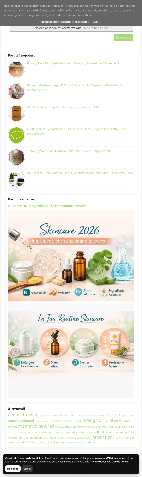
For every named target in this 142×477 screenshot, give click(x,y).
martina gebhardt (30, 437)
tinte (61, 442)
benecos (67, 420)
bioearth (77, 421)
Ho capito (13, 468)
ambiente (90, 415)
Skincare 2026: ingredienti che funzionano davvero (47, 205)
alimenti (64, 415)
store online (50, 442)
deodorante (77, 427)
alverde (81, 415)
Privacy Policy (98, 461)
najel (45, 438)
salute (11, 442)
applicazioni (128, 415)
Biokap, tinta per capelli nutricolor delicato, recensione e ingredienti (73, 63)
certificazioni (124, 421)
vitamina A (79, 442)
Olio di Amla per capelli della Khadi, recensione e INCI (63, 107)
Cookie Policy (120, 461)
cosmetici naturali (35, 426)
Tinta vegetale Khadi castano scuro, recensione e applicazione (69, 151)
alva (73, 415)
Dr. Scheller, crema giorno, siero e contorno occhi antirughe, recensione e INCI (80, 173)
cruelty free (62, 426)
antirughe (113, 415)
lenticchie (129, 432)
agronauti (45, 415)
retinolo (120, 438)
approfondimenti (21, 421)
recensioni (103, 437)
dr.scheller (102, 427)
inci (100, 431)
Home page (123, 37)
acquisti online (23, 414)
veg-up (68, 442)
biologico (91, 420)
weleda (90, 442)
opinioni (54, 437)
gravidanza (82, 432)
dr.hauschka (90, 427)
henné (92, 432)
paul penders (67, 438)
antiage (100, 415)
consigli (12, 426)
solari (39, 442)
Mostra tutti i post (96, 28)
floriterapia (20, 432)
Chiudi (27, 468)
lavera (119, 432)
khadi (109, 432)
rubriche (129, 437)
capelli (108, 421)
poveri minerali (83, 438)
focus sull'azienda (37, 432)
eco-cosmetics (118, 426)
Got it (97, 22)
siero (18, 442)
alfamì (54, 415)
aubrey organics (43, 421)
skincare (28, 442)
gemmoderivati (56, 432)
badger (57, 420)
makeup (12, 437)
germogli (70, 432)
